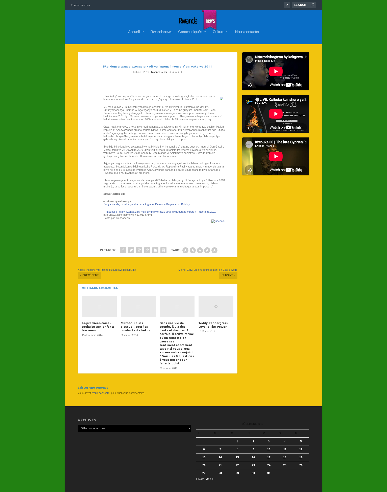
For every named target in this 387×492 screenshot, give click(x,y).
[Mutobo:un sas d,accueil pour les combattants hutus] (138, 306)
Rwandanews (161, 32)
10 (268, 449)
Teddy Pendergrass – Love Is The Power (214, 325)
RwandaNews (159, 72)
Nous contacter (247, 32)
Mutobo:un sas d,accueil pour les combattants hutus (135, 326)
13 (204, 457)
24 (268, 465)
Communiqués (190, 32)
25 (284, 465)
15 (237, 457)
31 (268, 473)
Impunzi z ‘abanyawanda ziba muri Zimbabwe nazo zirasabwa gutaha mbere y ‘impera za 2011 (161, 211)
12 (301, 449)
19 (301, 457)
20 (204, 465)
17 (268, 457)
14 (220, 457)
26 (301, 465)
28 (220, 473)
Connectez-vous (80, 5)
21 (220, 465)
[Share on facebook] (218, 221)
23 (253, 465)
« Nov (200, 479)
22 (237, 465)
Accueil (134, 32)
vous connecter (101, 392)
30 (253, 473)
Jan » (210, 479)
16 (253, 457)
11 (284, 449)
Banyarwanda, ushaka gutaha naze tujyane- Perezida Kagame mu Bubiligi (146, 204)
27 (204, 473)
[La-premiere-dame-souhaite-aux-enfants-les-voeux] (99, 306)
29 (237, 473)
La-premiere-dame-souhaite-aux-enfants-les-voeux (99, 326)
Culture (218, 32)
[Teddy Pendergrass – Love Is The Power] (216, 306)
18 (284, 457)
